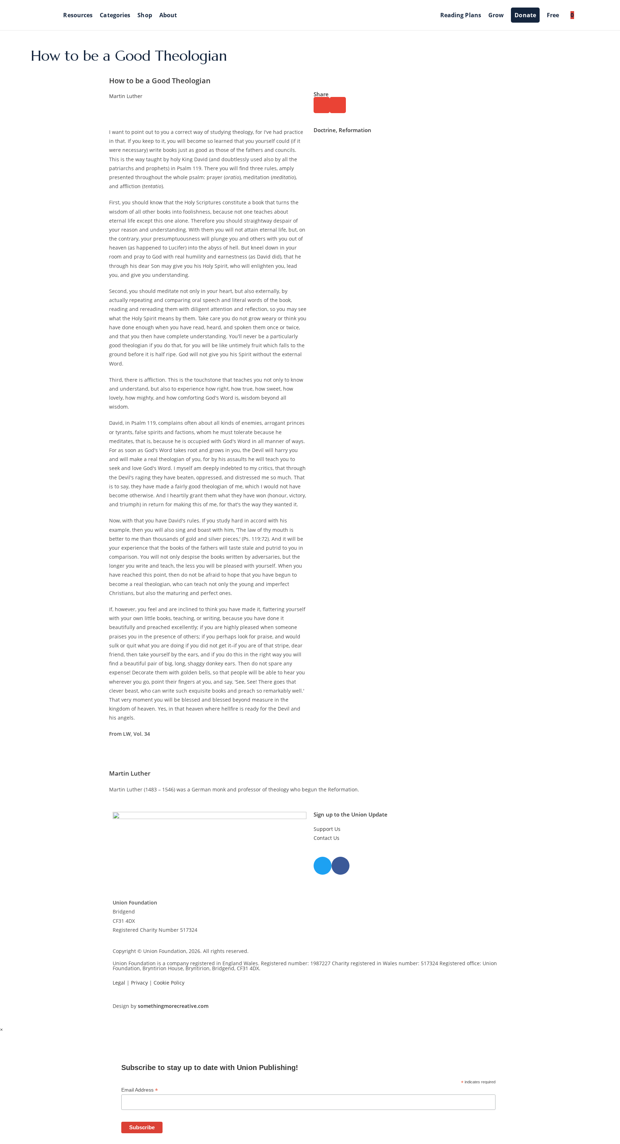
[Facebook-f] (340, 866)
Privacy (139, 982)
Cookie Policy (169, 982)
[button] (322, 105)
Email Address (139, 1090)
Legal (119, 982)
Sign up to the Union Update (351, 814)
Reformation (355, 130)
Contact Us (326, 837)
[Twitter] (323, 866)
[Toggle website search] (583, 15)
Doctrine (325, 130)
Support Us (327, 829)
